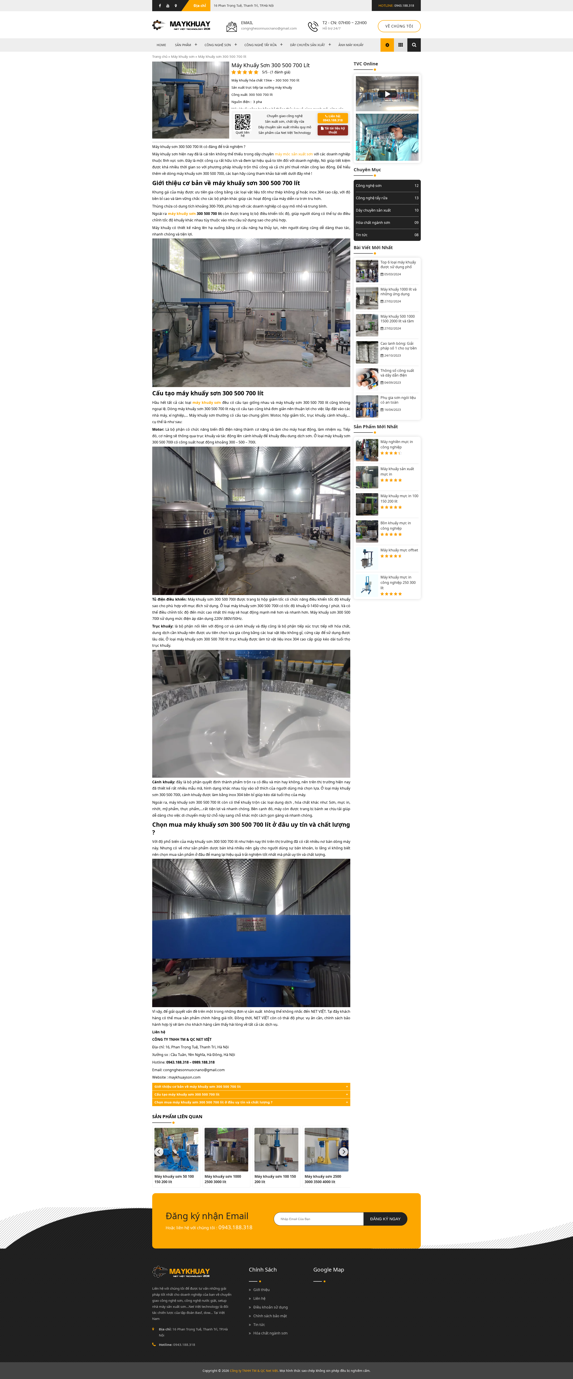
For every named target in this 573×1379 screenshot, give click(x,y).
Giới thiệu (261, 1289)
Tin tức (387, 234)
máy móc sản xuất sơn (294, 154)
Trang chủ (159, 56)
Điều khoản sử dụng (270, 1307)
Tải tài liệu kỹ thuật (334, 130)
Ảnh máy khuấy (350, 45)
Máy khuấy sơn (183, 56)
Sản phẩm (183, 45)
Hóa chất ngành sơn (387, 222)
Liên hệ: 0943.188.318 (333, 118)
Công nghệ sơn (218, 45)
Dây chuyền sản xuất (307, 45)
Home (161, 45)
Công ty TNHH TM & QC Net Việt (254, 1370)
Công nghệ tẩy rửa (260, 45)
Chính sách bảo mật (270, 1315)
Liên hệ (259, 1298)
